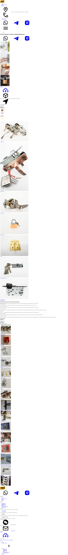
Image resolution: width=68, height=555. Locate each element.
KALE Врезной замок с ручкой (4, 410)
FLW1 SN (1, 388)
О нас (2, 5)
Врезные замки (2, 191)
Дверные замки (2, 141)
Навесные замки (2, 234)
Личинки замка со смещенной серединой (5, 464)
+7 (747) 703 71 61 (4, 19)
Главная (3, 542)
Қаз (3, 32)
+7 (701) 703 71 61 (4, 18)
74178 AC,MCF (2, 399)
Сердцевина (1, 475)
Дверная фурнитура (2, 299)
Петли (1, 256)
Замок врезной (2, 345)
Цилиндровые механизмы (5, 506)
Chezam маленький (2, 453)
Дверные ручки (3, 504)
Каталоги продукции (4, 4)
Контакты (3, 500)
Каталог (3, 499)
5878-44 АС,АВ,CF (2, 334)
